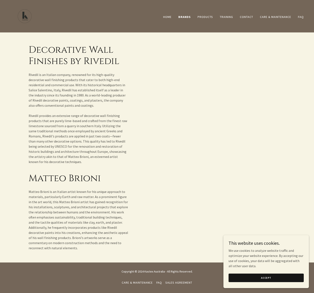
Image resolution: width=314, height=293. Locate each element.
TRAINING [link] (226, 17)
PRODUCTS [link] (205, 17)
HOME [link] (167, 17)
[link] (24, 16)
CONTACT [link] (246, 17)
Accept (266, 277)
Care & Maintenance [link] (275, 17)
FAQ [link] (301, 17)
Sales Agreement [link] (178, 282)
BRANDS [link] (184, 17)
